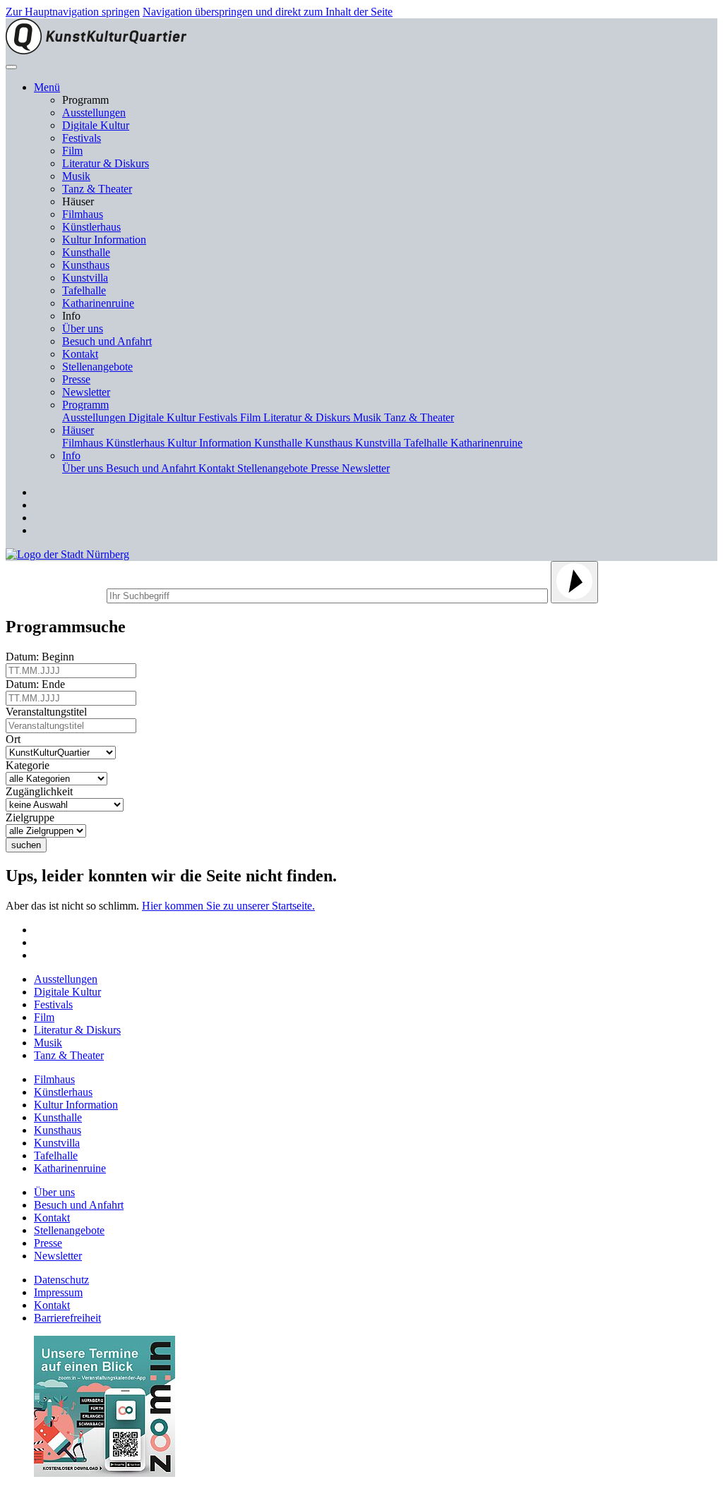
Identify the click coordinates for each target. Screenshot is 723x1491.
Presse (76, 379)
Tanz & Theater (97, 189)
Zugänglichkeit (42, 791)
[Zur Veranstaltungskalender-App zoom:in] (104, 1473)
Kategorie (30, 765)
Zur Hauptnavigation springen (73, 12)
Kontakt (80, 354)
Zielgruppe (33, 817)
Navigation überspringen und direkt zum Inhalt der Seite (268, 12)
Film (72, 151)
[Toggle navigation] (11, 67)
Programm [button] (85, 405)
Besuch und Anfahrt (107, 341)
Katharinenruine (98, 303)
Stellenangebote (97, 367)
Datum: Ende (38, 684)
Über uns (82, 328)
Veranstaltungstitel (49, 712)
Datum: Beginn (43, 657)
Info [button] (71, 455)
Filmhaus (82, 214)
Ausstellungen (94, 113)
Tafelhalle (84, 290)
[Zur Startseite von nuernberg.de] (67, 554)
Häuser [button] (78, 430)
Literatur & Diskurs (105, 163)
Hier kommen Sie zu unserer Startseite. (228, 906)
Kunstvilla (85, 278)
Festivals (81, 138)
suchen (26, 845)
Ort (16, 739)
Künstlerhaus (91, 227)
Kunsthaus (85, 265)
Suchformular (55, 594)
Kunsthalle (86, 252)
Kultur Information (104, 240)
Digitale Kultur (95, 125)
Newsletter (86, 392)
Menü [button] (47, 87)
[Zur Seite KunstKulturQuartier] (96, 50)
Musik (76, 176)
